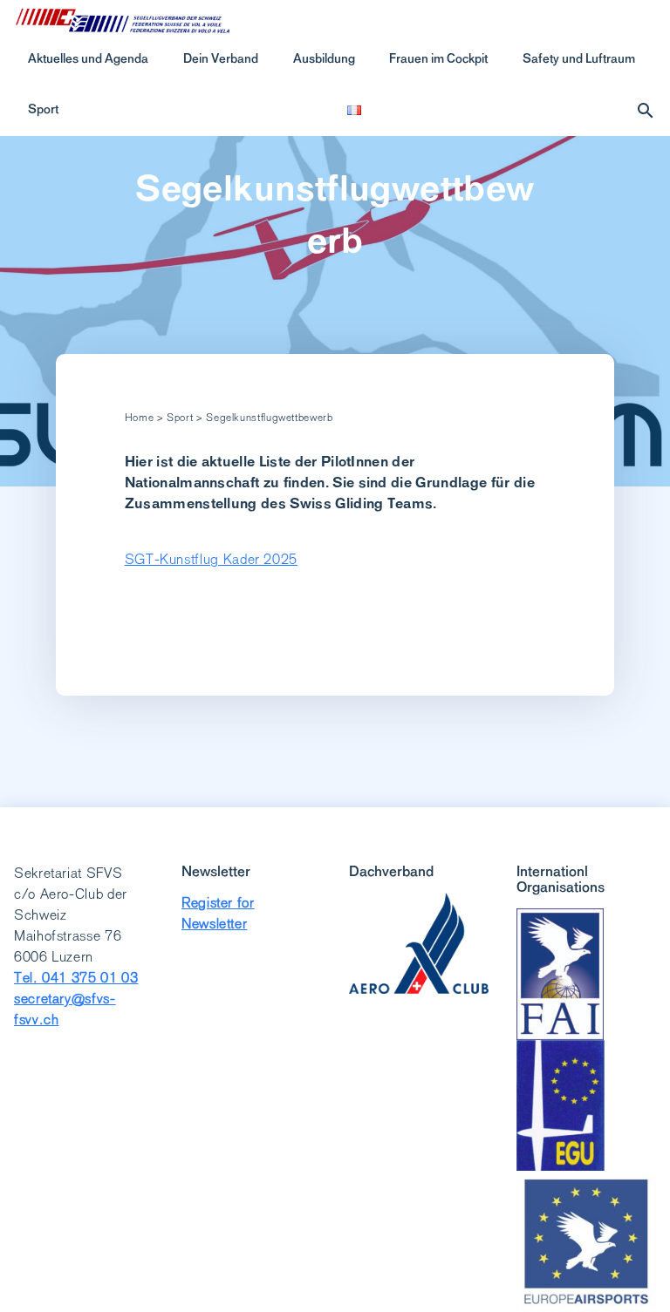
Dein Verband (220, 58)
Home (139, 418)
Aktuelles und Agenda (88, 58)
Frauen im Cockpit (438, 58)
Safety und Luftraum (579, 58)
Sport (43, 109)
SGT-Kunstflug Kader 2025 (211, 559)
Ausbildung (324, 58)
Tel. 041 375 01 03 (76, 978)
